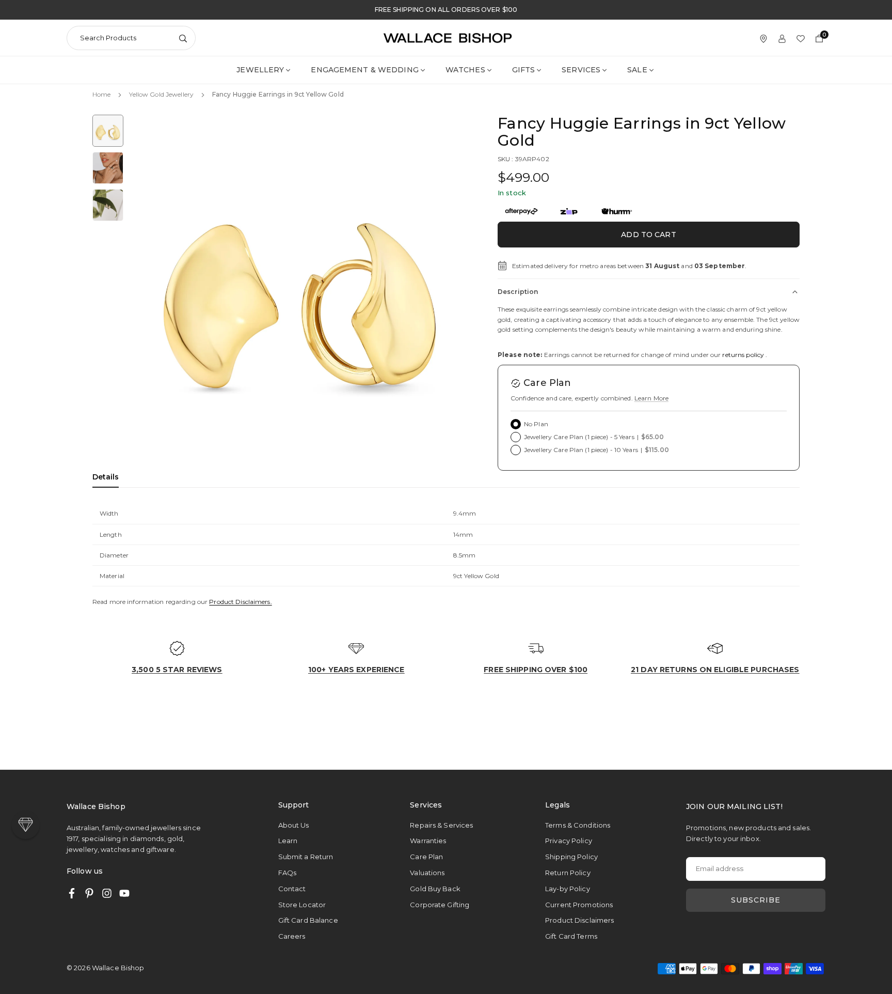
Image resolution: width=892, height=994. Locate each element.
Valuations (427, 872)
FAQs (287, 872)
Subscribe (755, 900)
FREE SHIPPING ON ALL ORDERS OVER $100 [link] (446, 9)
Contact (292, 888)
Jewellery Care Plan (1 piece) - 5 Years (594, 437)
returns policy (743, 355)
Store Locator (302, 904)
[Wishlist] (800, 38)
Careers (292, 936)
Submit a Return (305, 856)
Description (518, 292)
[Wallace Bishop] (447, 37)
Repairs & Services (441, 825)
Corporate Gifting (439, 904)
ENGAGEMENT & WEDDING (364, 69)
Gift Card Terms (571, 936)
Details (105, 477)
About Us (293, 825)
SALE (637, 69)
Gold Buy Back (435, 888)
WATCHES (465, 69)
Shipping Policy (571, 856)
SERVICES (581, 69)
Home (101, 94)
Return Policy (568, 872)
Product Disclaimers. (240, 601)
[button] (449, 286)
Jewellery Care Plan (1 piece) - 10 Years (596, 450)
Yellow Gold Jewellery (161, 94)
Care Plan (426, 856)
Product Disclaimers (579, 920)
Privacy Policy (568, 840)
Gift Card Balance (308, 920)
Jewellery (260, 69)
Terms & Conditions (577, 825)
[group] (301, 288)
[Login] (782, 38)
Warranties (428, 840)
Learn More (651, 398)
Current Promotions (579, 904)
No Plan (536, 424)
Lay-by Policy (567, 888)
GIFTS (523, 69)
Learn (288, 840)
